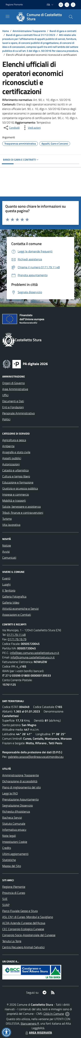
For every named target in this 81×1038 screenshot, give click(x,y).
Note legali (9, 835)
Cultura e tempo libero (16, 476)
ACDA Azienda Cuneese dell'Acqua (23, 923)
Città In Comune (54, 1013)
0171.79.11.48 (16, 634)
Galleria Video (10, 602)
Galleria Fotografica (14, 596)
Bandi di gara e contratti (63, 31)
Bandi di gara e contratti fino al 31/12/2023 (30, 35)
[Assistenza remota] (67, 1013)
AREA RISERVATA (40, 1032)
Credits (6, 847)
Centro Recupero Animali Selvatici (23, 947)
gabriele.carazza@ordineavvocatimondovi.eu (35, 756)
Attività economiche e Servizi (20, 608)
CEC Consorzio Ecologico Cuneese (23, 929)
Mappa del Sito (11, 866)
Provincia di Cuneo (13, 892)
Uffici (5, 395)
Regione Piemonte (14, 4)
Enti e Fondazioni (13, 407)
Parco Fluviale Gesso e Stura (20, 911)
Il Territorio (8, 590)
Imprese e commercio (15, 494)
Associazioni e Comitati (16, 614)
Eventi (6, 578)
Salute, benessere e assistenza (21, 506)
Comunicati (9, 557)
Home (5, 31)
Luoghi (6, 584)
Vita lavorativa (11, 524)
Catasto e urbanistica (15, 470)
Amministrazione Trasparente (29, 31)
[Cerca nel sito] (70, 16)
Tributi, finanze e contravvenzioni (22, 512)
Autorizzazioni (11, 464)
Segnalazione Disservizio (17, 805)
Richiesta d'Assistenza (16, 811)
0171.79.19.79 (17, 639)
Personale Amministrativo (18, 413)
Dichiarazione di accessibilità (19, 781)
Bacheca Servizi (12, 817)
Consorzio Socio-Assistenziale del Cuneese (28, 935)
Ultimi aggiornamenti (15, 854)
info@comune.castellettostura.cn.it (33, 657)
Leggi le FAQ (10, 793)
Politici (6, 419)
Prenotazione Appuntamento (20, 799)
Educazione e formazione (17, 482)
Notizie (6, 545)
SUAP (5, 905)
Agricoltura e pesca (14, 440)
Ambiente (8, 446)
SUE (5, 898)
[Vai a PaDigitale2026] (25, 363)
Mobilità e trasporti (14, 500)
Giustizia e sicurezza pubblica (20, 488)
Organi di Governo (13, 383)
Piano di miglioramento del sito (21, 787)
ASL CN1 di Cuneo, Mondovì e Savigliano (27, 917)
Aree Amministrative (15, 389)
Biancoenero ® (30, 1023)
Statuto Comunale (13, 823)
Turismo (7, 518)
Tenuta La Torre (11, 941)
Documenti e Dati (13, 401)
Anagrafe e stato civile (16, 452)
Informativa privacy (14, 829)
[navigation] (7, 16)
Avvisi (6, 551)
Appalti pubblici (11, 458)
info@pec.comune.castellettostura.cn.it (34, 652)
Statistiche (9, 860)
